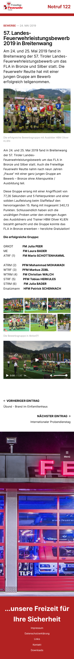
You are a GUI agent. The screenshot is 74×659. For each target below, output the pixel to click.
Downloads (37, 650)
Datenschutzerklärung (37, 633)
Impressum (37, 627)
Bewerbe (9, 25)
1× (25, 375)
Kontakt (37, 644)
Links (37, 638)
